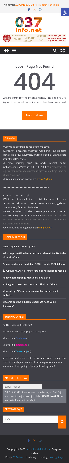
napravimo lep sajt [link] (50, 358)
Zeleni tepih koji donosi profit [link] (19, 246)
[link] (65, 12)
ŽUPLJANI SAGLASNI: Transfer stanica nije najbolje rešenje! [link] (34, 270)
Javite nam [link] (8, 358)
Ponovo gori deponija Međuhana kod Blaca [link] (26, 277)
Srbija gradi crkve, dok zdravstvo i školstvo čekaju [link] (30, 284)
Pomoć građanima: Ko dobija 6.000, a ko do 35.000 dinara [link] (34, 264)
